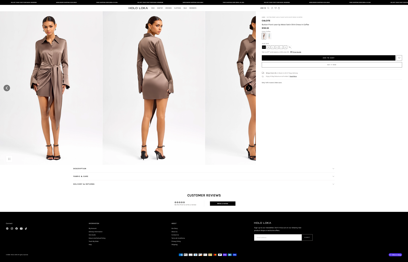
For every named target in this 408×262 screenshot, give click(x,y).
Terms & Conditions (178, 238)
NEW (153, 8)
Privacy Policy (176, 241)
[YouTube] (21, 228)
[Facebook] (16, 228)
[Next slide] (249, 88)
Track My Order (94, 241)
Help (90, 244)
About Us (174, 232)
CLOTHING (177, 8)
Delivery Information (95, 232)
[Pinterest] (7, 228)
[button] (263, 8)
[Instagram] (12, 228)
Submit (307, 237)
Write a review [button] (222, 204)
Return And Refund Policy (97, 238)
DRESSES (168, 8)
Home (263, 17)
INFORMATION (94, 223)
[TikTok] (26, 228)
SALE (185, 8)
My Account (92, 228)
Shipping (174, 244)
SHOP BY (160, 8)
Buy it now (331, 64)
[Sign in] (272, 8)
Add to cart (328, 58)
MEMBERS (192, 8)
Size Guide (92, 235)
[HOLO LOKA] (262, 223)
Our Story (174, 228)
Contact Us (175, 235)
